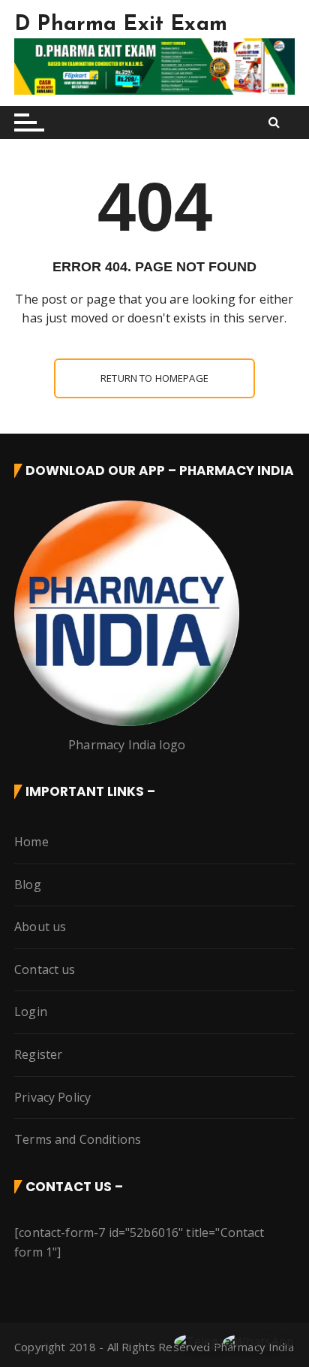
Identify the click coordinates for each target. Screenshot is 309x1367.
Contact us (45, 969)
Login (30, 1011)
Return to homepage (154, 378)
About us (40, 926)
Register (38, 1054)
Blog (27, 884)
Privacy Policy (52, 1097)
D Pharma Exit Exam (120, 24)
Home (31, 841)
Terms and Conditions (77, 1139)
